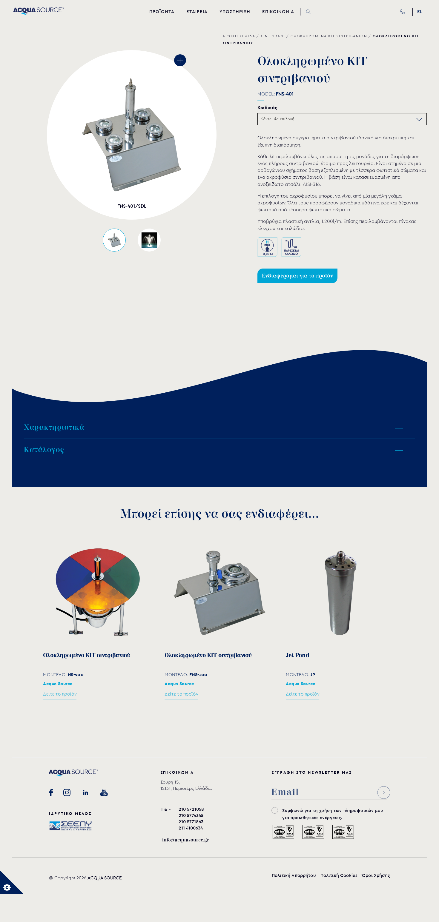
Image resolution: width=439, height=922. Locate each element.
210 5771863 (191, 822)
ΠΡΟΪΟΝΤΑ (161, 12)
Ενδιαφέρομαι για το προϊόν (297, 276)
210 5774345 (191, 815)
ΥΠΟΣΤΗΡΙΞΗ (235, 12)
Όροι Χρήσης (376, 875)
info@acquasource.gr (185, 840)
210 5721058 (191, 809)
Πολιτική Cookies (338, 875)
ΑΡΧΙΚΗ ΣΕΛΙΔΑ (238, 36)
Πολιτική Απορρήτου (294, 875)
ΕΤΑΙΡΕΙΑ (197, 12)
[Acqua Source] (38, 13)
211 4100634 (191, 828)
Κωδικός (267, 107)
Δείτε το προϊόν (59, 694)
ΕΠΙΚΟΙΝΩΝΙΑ (278, 12)
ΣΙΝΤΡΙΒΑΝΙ (273, 36)
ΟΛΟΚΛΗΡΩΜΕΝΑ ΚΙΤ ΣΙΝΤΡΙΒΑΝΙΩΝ (329, 36)
